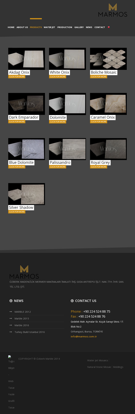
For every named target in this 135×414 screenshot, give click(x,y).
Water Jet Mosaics (97, 360)
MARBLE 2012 (22, 311)
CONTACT (99, 27)
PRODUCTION (64, 27)
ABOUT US (22, 27)
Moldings (118, 367)
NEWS (89, 27)
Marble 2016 (21, 325)
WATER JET (49, 27)
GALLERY (79, 27)
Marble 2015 (21, 318)
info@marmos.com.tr (84, 336)
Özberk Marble (44, 358)
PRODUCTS (36, 27)
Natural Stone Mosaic (99, 367)
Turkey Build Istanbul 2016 (29, 332)
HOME (11, 27)
